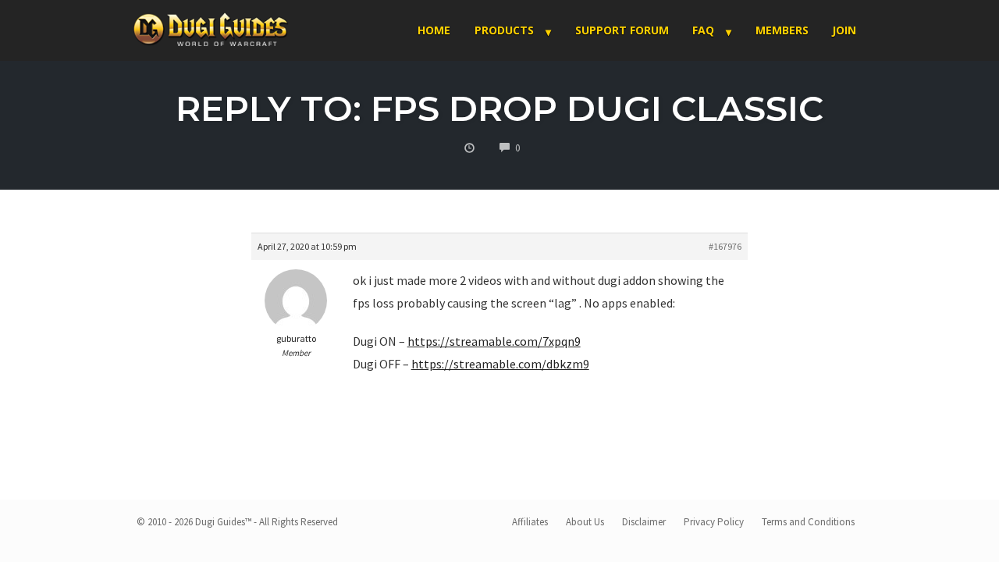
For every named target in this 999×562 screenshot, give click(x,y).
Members (782, 30)
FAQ (703, 30)
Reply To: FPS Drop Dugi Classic (499, 108)
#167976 (725, 246)
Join (844, 30)
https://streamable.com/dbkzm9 (500, 364)
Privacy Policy (714, 521)
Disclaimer (644, 521)
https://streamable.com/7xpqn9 (494, 341)
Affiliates (530, 521)
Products (504, 30)
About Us (585, 521)
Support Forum (622, 30)
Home (434, 30)
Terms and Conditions (808, 521)
